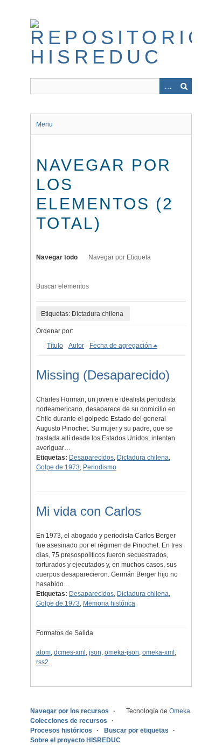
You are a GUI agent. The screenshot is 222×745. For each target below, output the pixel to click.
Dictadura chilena (143, 457)
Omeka (179, 711)
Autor (76, 345)
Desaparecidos (91, 457)
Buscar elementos (62, 286)
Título (55, 345)
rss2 (42, 662)
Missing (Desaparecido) (103, 375)
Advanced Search (167, 86)
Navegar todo (57, 257)
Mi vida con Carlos (88, 511)
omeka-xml (158, 652)
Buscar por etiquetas (136, 730)
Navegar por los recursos (69, 711)
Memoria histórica (109, 603)
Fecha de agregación (120, 345)
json (95, 652)
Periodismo (99, 467)
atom (43, 652)
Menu (44, 124)
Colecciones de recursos (68, 721)
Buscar (184, 86)
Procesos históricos (61, 730)
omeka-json (122, 652)
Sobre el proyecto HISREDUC (75, 740)
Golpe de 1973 (58, 467)
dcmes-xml (70, 652)
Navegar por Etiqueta (119, 257)
